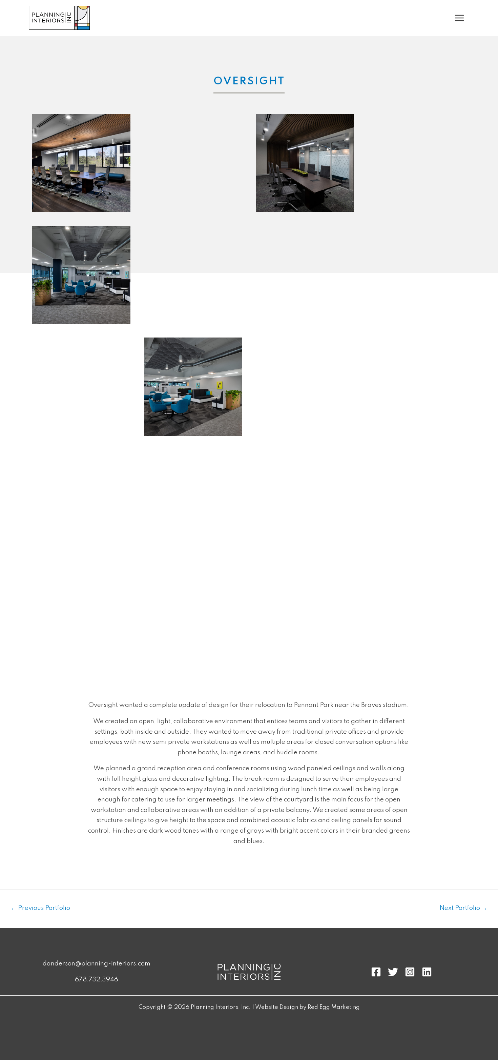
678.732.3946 (96, 979)
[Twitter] (393, 972)
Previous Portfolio (40, 908)
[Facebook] (376, 972)
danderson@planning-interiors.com (96, 963)
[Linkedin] (427, 972)
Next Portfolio (463, 908)
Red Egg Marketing (334, 1007)
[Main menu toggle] (460, 18)
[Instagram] (410, 972)
